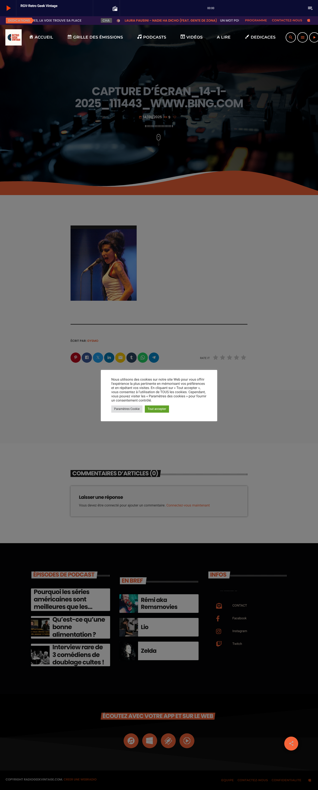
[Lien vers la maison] (13, 37)
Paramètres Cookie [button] (127, 409)
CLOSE (92, 629)
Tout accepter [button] (157, 409)
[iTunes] (309, 20)
